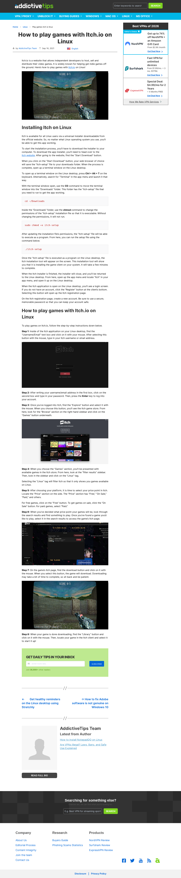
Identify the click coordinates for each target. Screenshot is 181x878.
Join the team (24, 855)
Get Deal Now (153, 51)
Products (96, 833)
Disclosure (80, 873)
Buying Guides (69, 16)
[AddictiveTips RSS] (149, 860)
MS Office (143, 16)
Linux (126, 16)
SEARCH (155, 5)
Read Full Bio (39, 775)
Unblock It (45, 16)
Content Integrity (26, 850)
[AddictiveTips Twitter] (132, 860)
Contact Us (22, 859)
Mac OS (110, 16)
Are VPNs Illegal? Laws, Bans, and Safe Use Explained (83, 746)
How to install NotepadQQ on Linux (81, 739)
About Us (21, 840)
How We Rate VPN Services (144, 101)
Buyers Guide (60, 840)
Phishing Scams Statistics (67, 845)
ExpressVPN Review (101, 850)
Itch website (28, 155)
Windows (92, 16)
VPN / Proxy (23, 16)
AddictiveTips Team (28, 48)
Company (23, 833)
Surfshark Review (99, 845)
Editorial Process (25, 845)
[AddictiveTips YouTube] (141, 860)
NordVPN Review (99, 840)
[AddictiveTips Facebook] (124, 860)
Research (59, 833)
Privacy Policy (98, 873)
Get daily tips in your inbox (50, 657)
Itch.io (71, 67)
